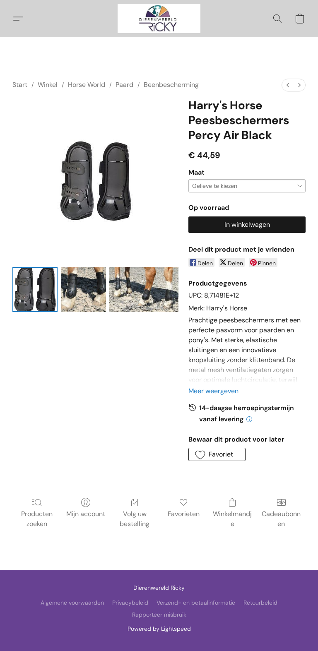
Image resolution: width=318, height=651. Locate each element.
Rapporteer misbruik (159, 614)
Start (19, 84)
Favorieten (184, 513)
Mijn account (85, 513)
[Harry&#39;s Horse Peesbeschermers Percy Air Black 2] (143, 289)
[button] (159, 18)
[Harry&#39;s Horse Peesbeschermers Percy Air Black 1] (83, 289)
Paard (124, 84)
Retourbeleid (260, 602)
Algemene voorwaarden (72, 602)
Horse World (86, 84)
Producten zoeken (37, 518)
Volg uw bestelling (134, 518)
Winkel (48, 84)
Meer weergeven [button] (213, 391)
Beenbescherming (171, 84)
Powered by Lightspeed (159, 628)
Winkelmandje (232, 518)
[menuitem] (288, 85)
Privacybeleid (130, 602)
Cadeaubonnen (281, 518)
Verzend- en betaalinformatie (196, 602)
